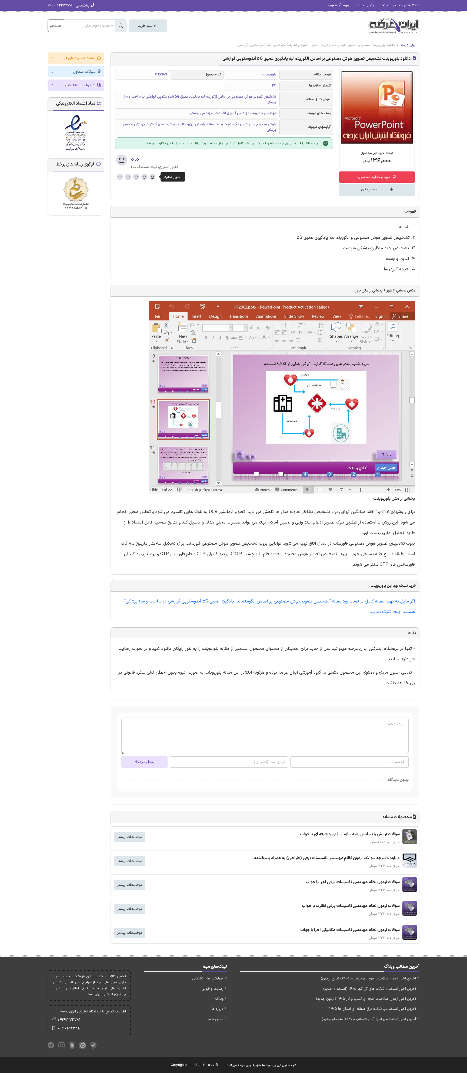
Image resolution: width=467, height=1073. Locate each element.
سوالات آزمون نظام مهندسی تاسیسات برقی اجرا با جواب (353, 882)
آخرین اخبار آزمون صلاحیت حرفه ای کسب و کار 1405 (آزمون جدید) (366, 999)
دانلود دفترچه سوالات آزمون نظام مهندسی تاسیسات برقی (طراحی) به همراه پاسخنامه (327, 858)
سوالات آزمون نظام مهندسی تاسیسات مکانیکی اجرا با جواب (350, 930)
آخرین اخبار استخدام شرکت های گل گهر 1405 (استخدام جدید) (369, 989)
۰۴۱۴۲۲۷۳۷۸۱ (69, 1020)
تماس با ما (216, 1019)
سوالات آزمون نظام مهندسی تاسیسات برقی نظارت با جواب (351, 906)
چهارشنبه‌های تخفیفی (208, 978)
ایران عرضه (408, 45)
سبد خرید (146, 26)
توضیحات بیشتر (129, 837)
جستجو (56, 26)
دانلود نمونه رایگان (375, 189)
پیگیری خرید (366, 5)
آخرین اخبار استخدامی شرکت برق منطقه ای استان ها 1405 (372, 1009)
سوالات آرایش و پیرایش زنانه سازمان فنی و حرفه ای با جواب (350, 834)
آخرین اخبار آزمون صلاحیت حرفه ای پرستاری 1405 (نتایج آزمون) (368, 978)
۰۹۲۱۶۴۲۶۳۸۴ (69, 1028)
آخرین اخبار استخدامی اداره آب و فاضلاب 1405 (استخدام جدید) (369, 1019)
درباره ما (217, 1009)
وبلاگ (219, 999)
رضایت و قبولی (213, 989)
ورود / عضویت (337, 5)
